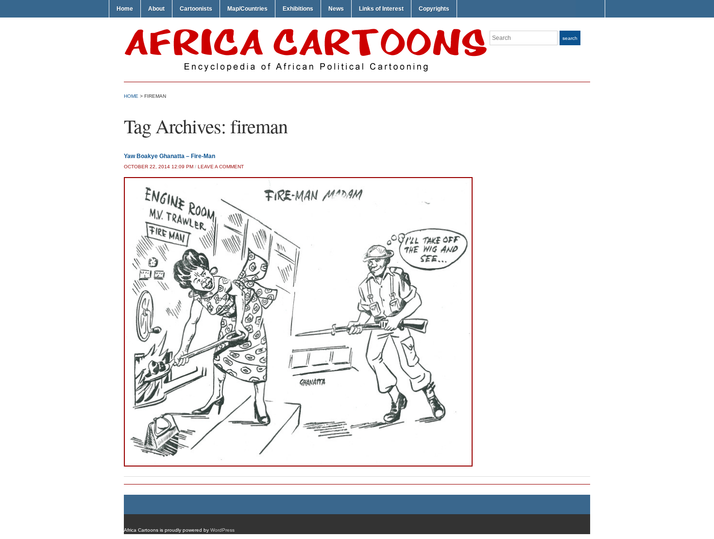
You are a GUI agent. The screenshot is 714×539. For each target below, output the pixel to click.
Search (570, 38)
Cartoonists (196, 8)
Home (125, 8)
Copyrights (434, 8)
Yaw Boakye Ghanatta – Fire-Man (169, 156)
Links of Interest (381, 8)
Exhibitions (298, 8)
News (336, 8)
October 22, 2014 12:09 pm (158, 166)
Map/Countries (247, 8)
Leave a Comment (221, 166)
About (156, 8)
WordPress (222, 530)
